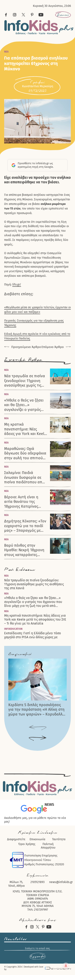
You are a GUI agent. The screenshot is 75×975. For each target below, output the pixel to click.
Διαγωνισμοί (19, 654)
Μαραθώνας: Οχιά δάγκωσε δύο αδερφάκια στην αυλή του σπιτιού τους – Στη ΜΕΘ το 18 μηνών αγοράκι (25, 453)
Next (37, 738)
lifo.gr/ (16, 284)
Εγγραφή (37, 956)
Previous (37, 727)
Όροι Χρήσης (26, 844)
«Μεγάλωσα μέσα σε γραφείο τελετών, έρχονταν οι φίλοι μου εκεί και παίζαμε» (37, 310)
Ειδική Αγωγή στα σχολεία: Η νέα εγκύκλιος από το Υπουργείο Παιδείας (37, 336)
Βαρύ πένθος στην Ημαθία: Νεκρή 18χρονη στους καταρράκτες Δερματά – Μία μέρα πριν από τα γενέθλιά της (25, 550)
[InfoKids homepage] (39, 27)
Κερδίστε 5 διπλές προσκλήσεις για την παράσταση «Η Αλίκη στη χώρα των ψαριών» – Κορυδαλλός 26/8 (37, 710)
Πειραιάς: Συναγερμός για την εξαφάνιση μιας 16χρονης (34, 323)
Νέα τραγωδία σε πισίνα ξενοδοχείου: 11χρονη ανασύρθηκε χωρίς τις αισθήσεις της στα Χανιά (24, 381)
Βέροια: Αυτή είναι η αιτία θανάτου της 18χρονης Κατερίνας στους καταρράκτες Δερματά (21, 502)
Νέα (6, 51)
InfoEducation (13, 628)
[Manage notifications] (65, 966)
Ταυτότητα (58, 839)
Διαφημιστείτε (16, 839)
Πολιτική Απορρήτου (48, 846)
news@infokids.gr (61, 882)
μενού (63, 15)
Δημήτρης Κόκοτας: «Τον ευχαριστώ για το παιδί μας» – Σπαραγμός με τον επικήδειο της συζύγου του (25, 526)
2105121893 (37, 882)
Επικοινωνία (37, 839)
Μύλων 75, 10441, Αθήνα (16, 884)
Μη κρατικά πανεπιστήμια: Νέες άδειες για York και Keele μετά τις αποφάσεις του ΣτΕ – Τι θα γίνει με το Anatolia (25, 429)
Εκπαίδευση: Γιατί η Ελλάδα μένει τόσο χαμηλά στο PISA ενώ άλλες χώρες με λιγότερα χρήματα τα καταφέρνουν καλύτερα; (32, 637)
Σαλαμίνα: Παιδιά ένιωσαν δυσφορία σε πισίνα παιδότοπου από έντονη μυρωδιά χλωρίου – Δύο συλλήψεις (24, 477)
